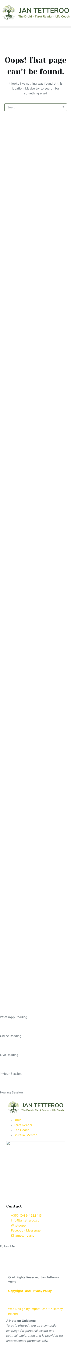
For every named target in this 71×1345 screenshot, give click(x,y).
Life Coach (21, 1130)
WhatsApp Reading (13, 1017)
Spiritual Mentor (25, 1135)
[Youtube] (25, 1252)
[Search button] (63, 107)
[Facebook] (4, 1252)
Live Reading (9, 1055)
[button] (35, 27)
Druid (18, 1120)
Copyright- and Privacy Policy (30, 1291)
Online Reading (10, 1036)
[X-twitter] (46, 1252)
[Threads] (36, 1252)
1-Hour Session (11, 1074)
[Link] (57, 1252)
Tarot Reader (23, 1125)
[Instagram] (15, 1252)
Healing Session (11, 1092)
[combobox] (32, 107)
